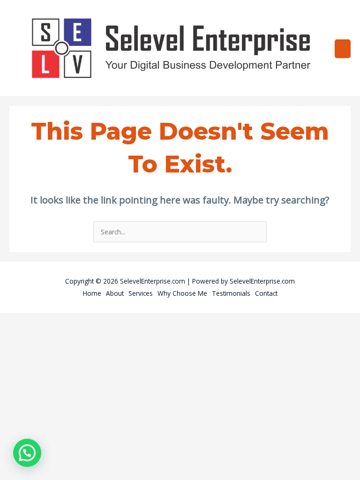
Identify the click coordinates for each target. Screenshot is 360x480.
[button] (27, 453)
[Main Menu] (343, 48)
